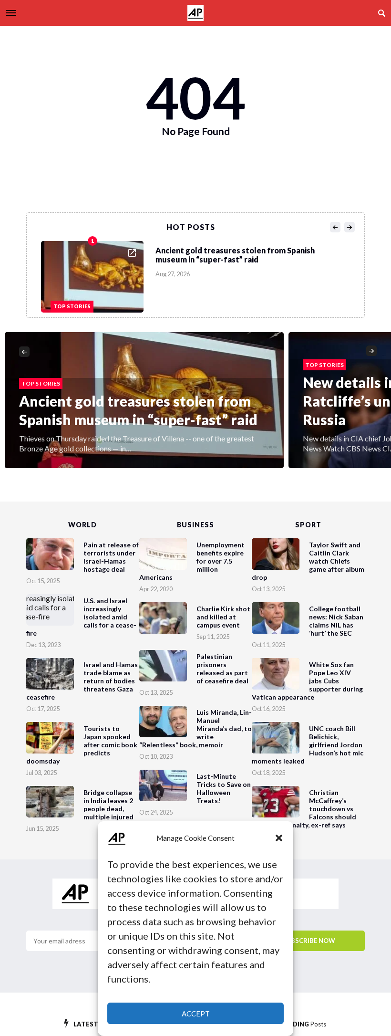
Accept (196, 1013)
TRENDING (300, 1024)
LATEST (94, 1024)
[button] (279, 838)
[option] (198, 274)
